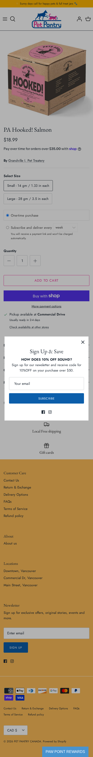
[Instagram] (50, 412)
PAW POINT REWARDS (65, 752)
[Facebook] (43, 412)
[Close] (83, 342)
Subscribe (46, 398)
